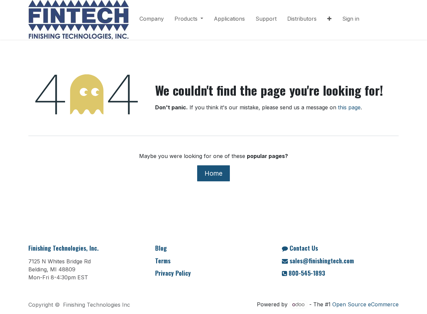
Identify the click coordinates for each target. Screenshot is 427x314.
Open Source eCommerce (365, 304)
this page (349, 107)
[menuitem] (151, 20)
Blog (161, 248)
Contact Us (304, 248)
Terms (162, 260)
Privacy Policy (173, 273)
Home (213, 173)
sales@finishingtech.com (322, 260)
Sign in (350, 18)
